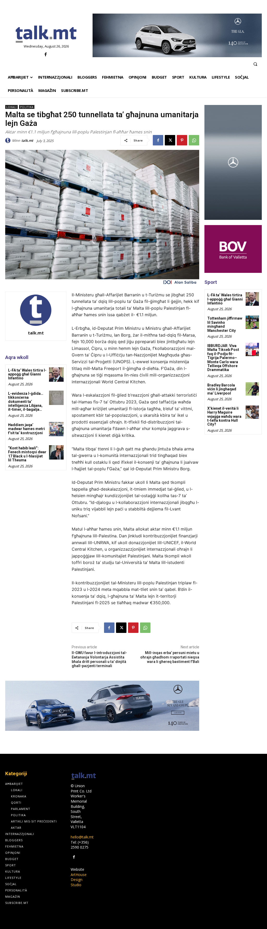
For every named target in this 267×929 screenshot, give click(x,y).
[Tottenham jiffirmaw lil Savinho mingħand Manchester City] (252, 322)
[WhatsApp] (194, 140)
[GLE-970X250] (102, 706)
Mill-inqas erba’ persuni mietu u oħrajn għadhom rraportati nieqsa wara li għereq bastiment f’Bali (169, 657)
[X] (170, 140)
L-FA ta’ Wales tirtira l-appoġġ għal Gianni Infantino (27, 374)
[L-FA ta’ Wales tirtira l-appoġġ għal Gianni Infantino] (56, 374)
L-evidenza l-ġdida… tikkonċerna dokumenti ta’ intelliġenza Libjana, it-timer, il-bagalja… (25, 401)
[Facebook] (45, 54)
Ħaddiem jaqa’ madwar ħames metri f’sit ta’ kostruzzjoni (26, 429)
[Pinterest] (182, 140)
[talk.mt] (8, 140)
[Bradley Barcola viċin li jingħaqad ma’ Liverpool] (252, 389)
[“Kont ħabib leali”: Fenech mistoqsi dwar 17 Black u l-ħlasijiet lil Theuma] (56, 452)
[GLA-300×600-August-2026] (233, 162)
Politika (26, 107)
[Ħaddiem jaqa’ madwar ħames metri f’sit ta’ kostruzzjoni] (56, 429)
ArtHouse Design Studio (79, 879)
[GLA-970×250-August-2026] (177, 35)
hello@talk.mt (82, 836)
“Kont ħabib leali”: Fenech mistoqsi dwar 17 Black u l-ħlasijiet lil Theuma (27, 454)
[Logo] (46, 34)
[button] (255, 63)
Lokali (11, 107)
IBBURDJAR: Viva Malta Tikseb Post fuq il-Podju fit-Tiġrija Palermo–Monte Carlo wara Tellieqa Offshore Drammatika (223, 358)
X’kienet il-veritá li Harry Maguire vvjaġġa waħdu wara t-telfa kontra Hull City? (224, 416)
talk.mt (27, 140)
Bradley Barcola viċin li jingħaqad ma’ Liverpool (221, 389)
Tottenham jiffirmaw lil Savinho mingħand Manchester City (224, 324)
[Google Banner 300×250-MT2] (233, 249)
